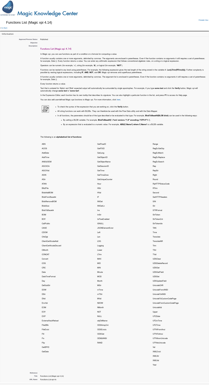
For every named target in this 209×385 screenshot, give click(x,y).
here (118, 99)
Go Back (4, 28)
